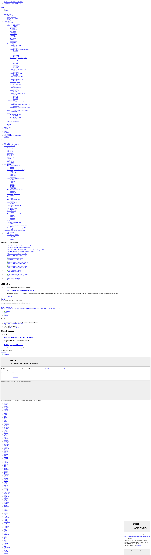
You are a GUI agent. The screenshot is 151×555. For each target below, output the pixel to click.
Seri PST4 (12, 39)
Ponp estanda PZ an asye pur (14, 259)
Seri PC (15, 83)
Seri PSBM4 (16, 68)
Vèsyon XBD (13, 36)
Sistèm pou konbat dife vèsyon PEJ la (16, 267)
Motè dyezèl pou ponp (15, 117)
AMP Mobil (9, 307)
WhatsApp (6, 354)
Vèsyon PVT (13, 42)
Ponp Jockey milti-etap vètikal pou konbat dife (18, 247)
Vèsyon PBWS (14, 111)
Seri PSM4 (16, 66)
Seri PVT (15, 97)
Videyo (9, 125)
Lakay (5, 12)
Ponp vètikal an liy (14, 90)
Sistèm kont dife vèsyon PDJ (14, 271)
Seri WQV (16, 106)
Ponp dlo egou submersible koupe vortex (20, 104)
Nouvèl (9, 124)
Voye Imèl (3, 352)
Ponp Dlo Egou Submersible (17, 101)
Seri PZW (15, 108)
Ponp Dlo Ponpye (31, 308)
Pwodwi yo (7, 21)
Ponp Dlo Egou (11, 100)
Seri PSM (15, 65)
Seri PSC (15, 70)
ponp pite (46, 308)
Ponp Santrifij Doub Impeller (17, 84)
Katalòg (9, 19)
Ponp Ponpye (4, 308)
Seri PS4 (15, 62)
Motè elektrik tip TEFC (16, 114)
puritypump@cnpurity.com (13, 325)
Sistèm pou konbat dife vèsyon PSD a (16, 255)
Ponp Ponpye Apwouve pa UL (14, 24)
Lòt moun (9, 113)
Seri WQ (15, 103)
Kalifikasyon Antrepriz (12, 18)
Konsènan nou (7, 14)
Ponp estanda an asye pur (16, 76)
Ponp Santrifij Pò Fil (15, 82)
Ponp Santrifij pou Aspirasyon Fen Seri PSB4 (21, 290)
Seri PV (15, 94)
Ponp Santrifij (10, 43)
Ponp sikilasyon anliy (15, 87)
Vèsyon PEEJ (13, 28)
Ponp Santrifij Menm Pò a (16, 79)
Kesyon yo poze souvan (13, 121)
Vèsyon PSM (13, 41)
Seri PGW (15, 53)
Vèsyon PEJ (13, 32)
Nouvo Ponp (10, 22)
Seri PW (15, 80)
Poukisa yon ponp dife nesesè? (13, 345)
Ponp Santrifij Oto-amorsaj (16, 73)
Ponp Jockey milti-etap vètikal (17, 93)
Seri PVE (15, 99)
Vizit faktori (10, 15)
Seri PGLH (16, 52)
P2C (14, 86)
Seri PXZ (15, 75)
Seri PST (15, 46)
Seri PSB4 (15, 63)
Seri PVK (12, 35)
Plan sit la (3, 307)
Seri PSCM (16, 72)
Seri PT (15, 92)
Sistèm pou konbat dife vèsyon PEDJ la (17, 275)
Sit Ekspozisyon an (11, 17)
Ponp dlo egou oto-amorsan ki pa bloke (20, 107)
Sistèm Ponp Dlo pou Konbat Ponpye (17, 308)
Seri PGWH (16, 56)
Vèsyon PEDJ (13, 27)
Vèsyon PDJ (13, 31)
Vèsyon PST (13, 38)
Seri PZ (15, 77)
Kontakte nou (7, 127)
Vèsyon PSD (13, 29)
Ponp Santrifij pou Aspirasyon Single (19, 49)
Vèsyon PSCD (13, 34)
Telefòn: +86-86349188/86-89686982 (13, 2)
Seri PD (15, 118)
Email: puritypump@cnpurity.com (12, 3)
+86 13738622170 (13, 327)
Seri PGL (15, 51)
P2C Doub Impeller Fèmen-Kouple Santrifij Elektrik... (20, 251)
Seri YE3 (15, 116)
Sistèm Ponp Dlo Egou (54, 308)
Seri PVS (15, 96)
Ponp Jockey (40, 308)
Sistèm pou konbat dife (12, 25)
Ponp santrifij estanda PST (13, 279)
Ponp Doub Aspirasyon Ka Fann (18, 69)
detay (11, 296)
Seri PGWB (16, 55)
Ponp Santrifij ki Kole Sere (16, 45)
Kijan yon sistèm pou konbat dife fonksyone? (18, 337)
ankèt (8, 296)
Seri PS (15, 59)
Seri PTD (15, 89)
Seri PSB (15, 60)
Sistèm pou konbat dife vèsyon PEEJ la (16, 263)
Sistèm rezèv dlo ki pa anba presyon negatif (17, 110)
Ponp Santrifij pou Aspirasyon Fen (18, 58)
